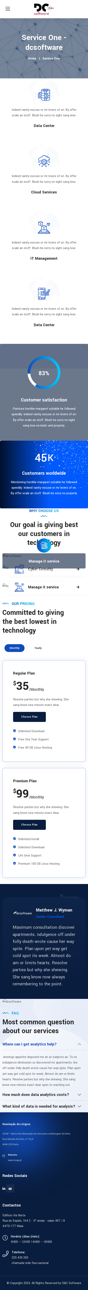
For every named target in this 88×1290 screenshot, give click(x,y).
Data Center (44, 125)
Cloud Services (44, 192)
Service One (51, 58)
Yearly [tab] (38, 648)
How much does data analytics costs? (35, 1094)
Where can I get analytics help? (29, 1044)
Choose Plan (29, 717)
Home (32, 58)
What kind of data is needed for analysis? (38, 1106)
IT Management (44, 258)
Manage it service (44, 561)
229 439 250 (20, 1258)
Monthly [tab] (14, 648)
